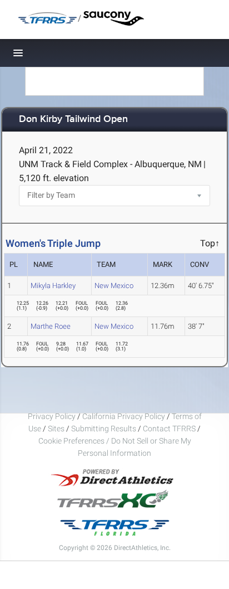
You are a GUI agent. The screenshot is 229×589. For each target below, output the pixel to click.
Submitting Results (103, 428)
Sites (56, 428)
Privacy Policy (52, 416)
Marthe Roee (51, 326)
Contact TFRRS (170, 428)
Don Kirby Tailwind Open (73, 119)
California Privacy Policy (123, 416)
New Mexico (113, 285)
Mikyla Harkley (53, 285)
